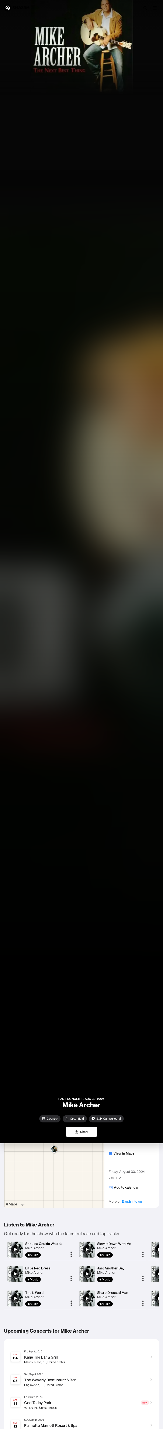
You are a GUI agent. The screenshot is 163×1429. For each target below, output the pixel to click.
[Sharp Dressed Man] (87, 1298)
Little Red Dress (38, 1268)
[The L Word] (15, 1298)
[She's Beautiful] (159, 1298)
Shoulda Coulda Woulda (43, 1244)
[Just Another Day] (87, 1274)
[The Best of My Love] (159, 1274)
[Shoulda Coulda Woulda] (15, 1249)
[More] (71, 1255)
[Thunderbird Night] (159, 1249)
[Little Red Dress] (15, 1274)
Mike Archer (34, 1248)
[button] (154, 8)
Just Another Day (111, 1268)
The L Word (34, 1293)
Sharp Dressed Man (112, 1293)
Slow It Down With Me (114, 1244)
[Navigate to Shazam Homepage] (17, 7)
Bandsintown (132, 1201)
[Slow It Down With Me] (87, 1249)
